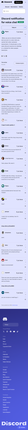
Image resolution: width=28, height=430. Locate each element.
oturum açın (15, 305)
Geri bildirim (14, 6)
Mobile (21, 6)
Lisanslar (5, 409)
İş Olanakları (6, 356)
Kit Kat (6, 86)
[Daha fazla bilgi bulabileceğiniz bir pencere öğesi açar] (22, 427)
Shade (6, 170)
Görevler (5, 387)
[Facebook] (2, 56)
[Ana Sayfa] (6, 2)
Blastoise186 (8, 70)
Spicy (6, 245)
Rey (6, 99)
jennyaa (7, 211)
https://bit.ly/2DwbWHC (8, 226)
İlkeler (4, 404)
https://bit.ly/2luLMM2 (7, 286)
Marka (4, 359)
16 (26, 56)
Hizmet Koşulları (7, 397)
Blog (4, 374)
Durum (4, 344)
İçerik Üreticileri (7, 379)
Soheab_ (7, 292)
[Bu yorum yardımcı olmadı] (25, 74)
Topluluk (5, 382)
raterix (6, 132)
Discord (7, 6)
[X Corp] (4, 56)
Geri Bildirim (6, 377)
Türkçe (6, 324)
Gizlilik (4, 399)
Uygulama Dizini (7, 346)
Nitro (4, 341)
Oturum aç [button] (18, 2)
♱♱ (6, 199)
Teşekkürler (6, 407)
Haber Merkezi (7, 361)
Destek (5, 369)
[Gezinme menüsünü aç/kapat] (25, 2)
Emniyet (5, 372)
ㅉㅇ (6, 120)
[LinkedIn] (6, 56)
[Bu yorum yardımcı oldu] (25, 70)
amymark (7, 272)
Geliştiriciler (6, 384)
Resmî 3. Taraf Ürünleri (9, 389)
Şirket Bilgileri (6, 412)
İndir (4, 339)
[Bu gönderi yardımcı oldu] (25, 32)
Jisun (6, 260)
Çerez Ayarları (6, 402)
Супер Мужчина (9, 158)
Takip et (14, 27)
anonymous (8, 232)
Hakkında (5, 354)
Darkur (6, 145)
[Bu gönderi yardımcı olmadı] (25, 36)
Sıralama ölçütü (20, 63)
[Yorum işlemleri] (25, 77)
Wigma (7, 31)
